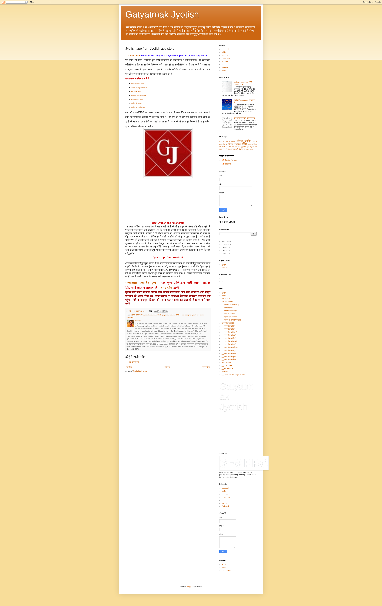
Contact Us (226, 571)
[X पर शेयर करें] (161, 311)
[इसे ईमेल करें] (155, 311)
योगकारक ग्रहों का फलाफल (138, 95)
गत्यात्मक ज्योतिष (227, 302)
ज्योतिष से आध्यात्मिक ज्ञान (138, 107)
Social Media (227, 363)
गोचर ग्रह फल (236, 147)
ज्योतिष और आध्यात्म (137, 103)
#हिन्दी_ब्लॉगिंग (135, 315)
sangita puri (131, 317)
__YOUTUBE (227, 366)
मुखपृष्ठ (224, 265)
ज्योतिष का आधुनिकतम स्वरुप (139, 87)
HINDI (177, 315)
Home (224, 564)
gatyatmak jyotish (168, 315)
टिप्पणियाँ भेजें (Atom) (140, 371)
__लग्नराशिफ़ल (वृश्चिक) (230, 347)
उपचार (244, 144)
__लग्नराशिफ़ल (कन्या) (229, 341)
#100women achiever (227, 141)
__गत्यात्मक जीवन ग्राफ (229, 311)
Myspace (225, 503)
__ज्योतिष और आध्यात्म (229, 317)
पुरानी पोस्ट (206, 367)
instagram (226, 58)
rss (223, 500)
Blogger (190, 587)
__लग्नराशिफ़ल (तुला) (229, 344)
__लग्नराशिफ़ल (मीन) (229, 359)
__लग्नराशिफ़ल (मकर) (229, 353)
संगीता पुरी (228, 164)
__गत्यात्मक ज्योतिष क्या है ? (231, 305)
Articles (225, 372)
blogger (225, 61)
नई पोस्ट (129, 367)
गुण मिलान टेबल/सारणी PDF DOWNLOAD (243, 83)
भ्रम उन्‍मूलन (250, 147)
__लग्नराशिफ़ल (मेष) (228, 326)
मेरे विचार (228, 149)
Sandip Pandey (231, 160)
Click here (134, 55)
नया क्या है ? (226, 299)
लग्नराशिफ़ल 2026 (228, 323)
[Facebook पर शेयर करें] (163, 311)
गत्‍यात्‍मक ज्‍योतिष (225, 147)
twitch (224, 71)
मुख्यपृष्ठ (167, 367)
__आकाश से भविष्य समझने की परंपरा (233, 375)
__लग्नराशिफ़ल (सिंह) (229, 338)
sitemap (225, 268)
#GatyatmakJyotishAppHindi (150, 315)
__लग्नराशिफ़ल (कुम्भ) (229, 356)
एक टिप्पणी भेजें (134, 362)
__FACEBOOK (227, 369)
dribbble (225, 67)
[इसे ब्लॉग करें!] (158, 311)
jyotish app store (198, 315)
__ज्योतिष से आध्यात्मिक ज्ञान (231, 320)
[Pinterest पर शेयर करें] (166, 311)
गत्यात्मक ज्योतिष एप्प (140, 283)
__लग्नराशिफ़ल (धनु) (228, 350)
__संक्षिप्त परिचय (227, 308)
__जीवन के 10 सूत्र (228, 314)
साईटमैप (224, 296)
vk (222, 64)
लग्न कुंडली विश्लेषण (237, 149)
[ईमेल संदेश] (151, 311)
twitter (224, 52)
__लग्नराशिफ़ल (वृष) (228, 329)
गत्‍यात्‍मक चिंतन (252, 144)
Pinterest (225, 506)
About (224, 568)
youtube (225, 55)
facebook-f (226, 49)
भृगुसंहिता (243, 147)
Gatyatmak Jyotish (162, 14)
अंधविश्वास (229, 144)
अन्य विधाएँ (237, 144)
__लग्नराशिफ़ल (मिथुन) (229, 332)
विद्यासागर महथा (248, 149)
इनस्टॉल (166, 288)
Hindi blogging (186, 315)
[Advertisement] (167, 199)
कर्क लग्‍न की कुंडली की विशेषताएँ (244, 118)
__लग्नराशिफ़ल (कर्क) (229, 335)
